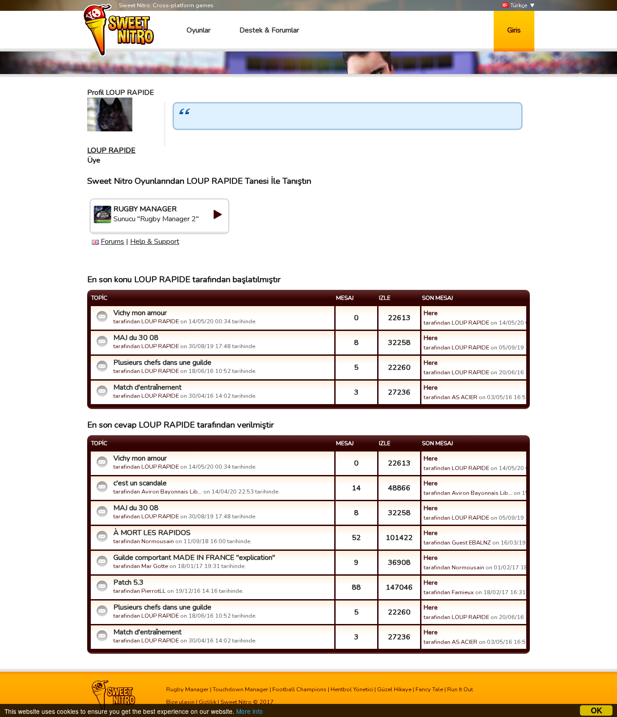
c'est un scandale (140, 483)
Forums (112, 242)
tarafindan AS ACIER (450, 397)
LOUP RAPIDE (111, 150)
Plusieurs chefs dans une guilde (162, 362)
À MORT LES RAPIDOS (152, 533)
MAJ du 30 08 (136, 338)
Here (431, 312)
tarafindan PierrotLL (139, 591)
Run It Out (460, 689)
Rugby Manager (187, 689)
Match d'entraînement (147, 387)
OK (596, 710)
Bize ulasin (180, 702)
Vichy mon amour (140, 313)
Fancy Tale (429, 689)
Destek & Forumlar (269, 30)
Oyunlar (198, 30)
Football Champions (299, 689)
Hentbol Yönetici (352, 689)
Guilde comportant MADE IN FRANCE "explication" (194, 557)
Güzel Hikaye (394, 689)
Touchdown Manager (240, 689)
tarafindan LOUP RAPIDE (146, 321)
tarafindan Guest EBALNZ (457, 543)
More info (249, 711)
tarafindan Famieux (449, 592)
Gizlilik (207, 702)
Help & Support (154, 242)
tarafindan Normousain (143, 541)
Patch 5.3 (128, 582)
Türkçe (518, 5)
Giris (514, 30)
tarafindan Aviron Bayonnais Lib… (157, 492)
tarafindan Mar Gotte (140, 566)
